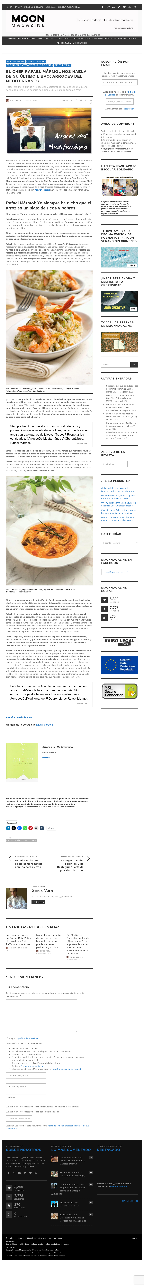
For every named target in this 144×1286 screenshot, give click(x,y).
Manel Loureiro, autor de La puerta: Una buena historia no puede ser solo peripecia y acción (49, 941)
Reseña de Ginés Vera (19, 717)
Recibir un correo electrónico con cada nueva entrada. (33, 1111)
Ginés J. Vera (62, 65)
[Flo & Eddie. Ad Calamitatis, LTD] (54, 1204)
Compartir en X (81, 444)
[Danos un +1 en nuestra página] (9, 1214)
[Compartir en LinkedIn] (91, 100)
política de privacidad (28, 1038)
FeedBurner (128, 108)
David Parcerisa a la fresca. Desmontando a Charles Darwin (72, 1160)
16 (91, 1172)
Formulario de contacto (32, 1066)
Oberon (46, 757)
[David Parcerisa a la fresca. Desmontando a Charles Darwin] (54, 1159)
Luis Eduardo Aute (119, 1186)
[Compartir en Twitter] (81, 100)
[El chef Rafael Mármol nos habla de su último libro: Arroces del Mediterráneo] (49, 130)
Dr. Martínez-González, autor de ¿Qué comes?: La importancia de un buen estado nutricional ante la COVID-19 (78, 944)
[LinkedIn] (113, 7)
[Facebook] (102, 7)
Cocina (9, 840)
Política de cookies (129, 1200)
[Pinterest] (119, 7)
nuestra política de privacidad (67, 1069)
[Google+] (108, 7)
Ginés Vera (14, 948)
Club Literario (36, 61)
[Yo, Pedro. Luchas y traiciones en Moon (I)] (54, 1174)
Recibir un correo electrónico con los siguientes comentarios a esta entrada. (44, 1106)
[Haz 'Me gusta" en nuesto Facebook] (104, 609)
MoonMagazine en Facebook (116, 571)
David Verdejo (44, 724)
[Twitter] (124, 7)
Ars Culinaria (16, 61)
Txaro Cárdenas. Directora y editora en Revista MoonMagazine (73, 1217)
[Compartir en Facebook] (76, 100)
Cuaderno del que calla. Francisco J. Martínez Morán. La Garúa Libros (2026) (122, 389)
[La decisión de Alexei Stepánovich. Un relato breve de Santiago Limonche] (54, 1186)
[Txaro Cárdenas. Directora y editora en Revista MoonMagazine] (54, 1216)
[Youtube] (129, 7)
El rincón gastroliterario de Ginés (30, 65)
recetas (32, 840)
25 (91, 1157)
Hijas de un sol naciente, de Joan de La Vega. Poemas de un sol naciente (121, 435)
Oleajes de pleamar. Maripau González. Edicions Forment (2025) (120, 398)
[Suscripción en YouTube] (104, 617)
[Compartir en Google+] (86, 100)
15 (91, 1214)
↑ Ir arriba (134, 1238)
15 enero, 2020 (30, 100)
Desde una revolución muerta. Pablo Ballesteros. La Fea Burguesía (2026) (120, 407)
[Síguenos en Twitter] (104, 600)
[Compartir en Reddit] (91, 103)
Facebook (40, 902)
